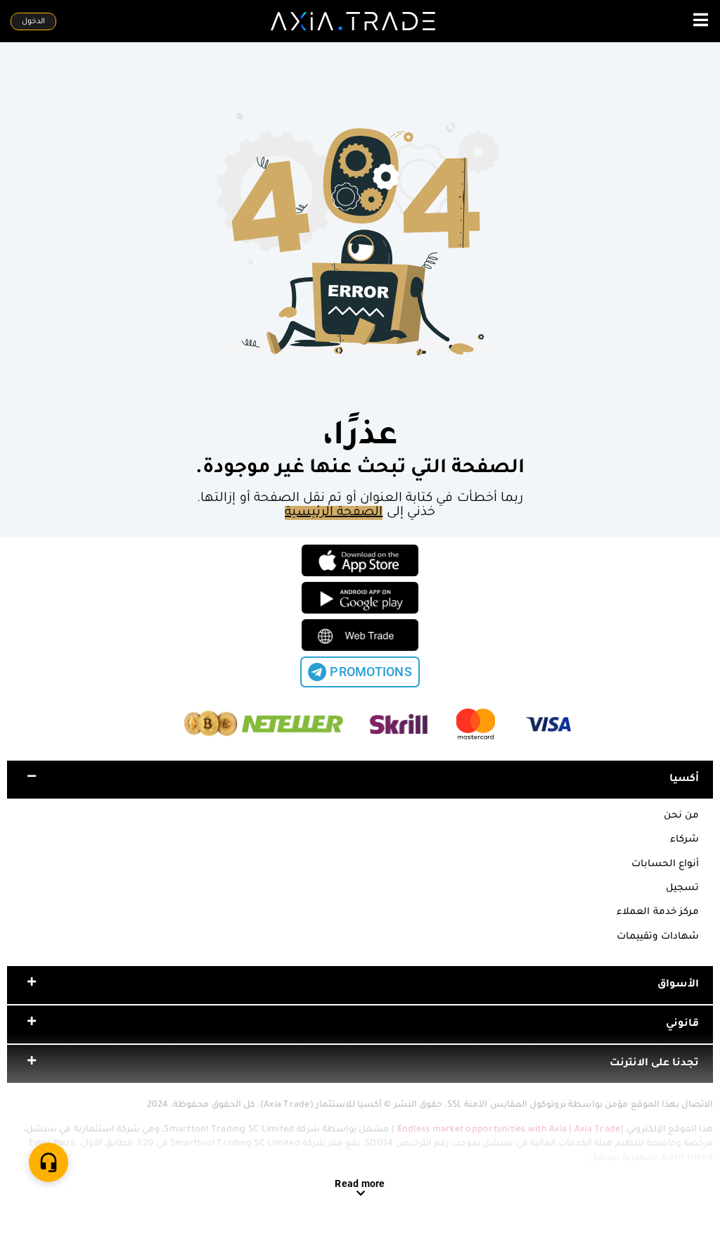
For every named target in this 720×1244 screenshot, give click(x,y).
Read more (360, 1183)
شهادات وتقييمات (658, 937)
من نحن (681, 816)
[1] (48, 1162)
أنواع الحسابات (665, 864)
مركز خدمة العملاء (658, 912)
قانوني (682, 1024)
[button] (360, 780)
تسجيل (682, 888)
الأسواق (678, 985)
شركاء (684, 839)
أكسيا (684, 779)
